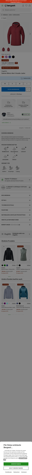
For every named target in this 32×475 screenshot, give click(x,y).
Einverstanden (16, 464)
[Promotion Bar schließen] (30, 1)
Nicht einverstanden (16, 468)
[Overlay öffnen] (21, 2)
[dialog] (16, 458)
